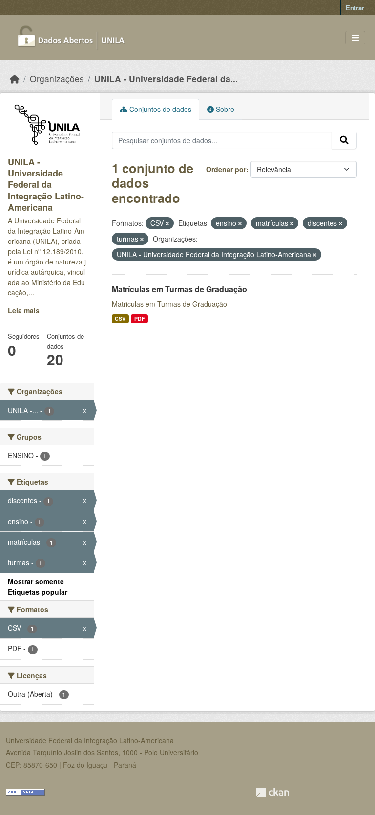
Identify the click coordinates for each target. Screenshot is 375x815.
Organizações (57, 78)
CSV (120, 318)
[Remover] (167, 223)
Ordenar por (226, 169)
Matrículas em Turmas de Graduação (179, 289)
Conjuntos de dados (159, 109)
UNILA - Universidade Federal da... (166, 78)
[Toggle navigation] (355, 38)
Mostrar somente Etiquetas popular (37, 586)
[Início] (15, 78)
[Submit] (344, 140)
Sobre (224, 109)
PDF (139, 318)
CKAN (272, 792)
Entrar (355, 7)
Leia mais (24, 310)
